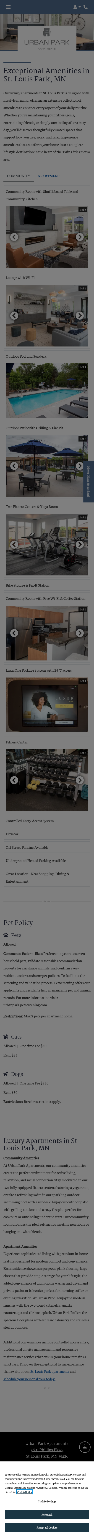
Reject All (47, 1514)
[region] (47, 1498)
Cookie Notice (24, 1492)
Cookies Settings (47, 1501)
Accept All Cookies (47, 1527)
